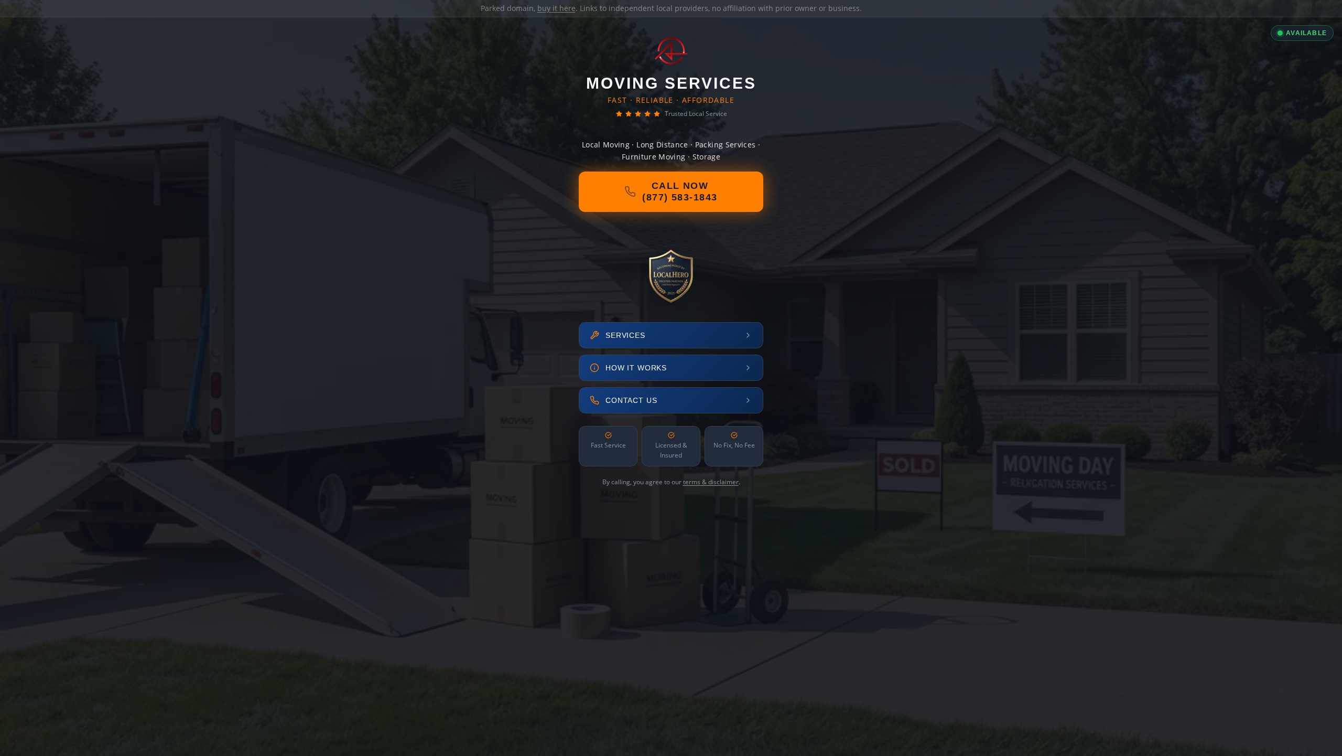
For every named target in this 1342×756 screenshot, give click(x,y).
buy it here (556, 8)
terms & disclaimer (711, 481)
